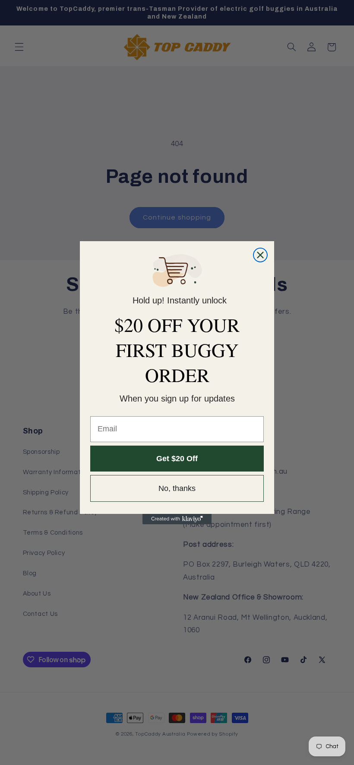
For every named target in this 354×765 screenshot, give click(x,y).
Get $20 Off (177, 458)
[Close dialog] (260, 255)
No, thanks (177, 488)
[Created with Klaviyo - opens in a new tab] (177, 519)
